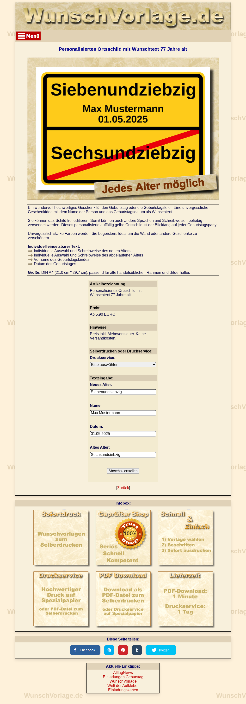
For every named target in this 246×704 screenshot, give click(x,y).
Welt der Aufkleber (123, 686)
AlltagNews (123, 673)
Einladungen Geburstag (123, 677)
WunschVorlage (123, 681)
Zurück (123, 488)
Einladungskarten (123, 690)
